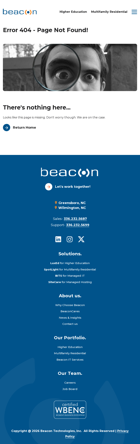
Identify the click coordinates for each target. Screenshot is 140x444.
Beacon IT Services (70, 359)
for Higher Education (70, 263)
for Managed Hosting (70, 282)
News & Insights (70, 317)
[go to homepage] (70, 173)
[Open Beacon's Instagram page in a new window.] (70, 239)
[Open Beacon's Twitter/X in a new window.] (81, 239)
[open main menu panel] (134, 12)
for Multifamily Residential (70, 269)
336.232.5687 (75, 219)
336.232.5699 (77, 225)
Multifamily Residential (109, 12)
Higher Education (73, 12)
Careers (70, 382)
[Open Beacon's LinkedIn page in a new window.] (58, 239)
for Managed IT (70, 275)
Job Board (70, 389)
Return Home (24, 128)
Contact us (70, 324)
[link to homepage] (20, 12)
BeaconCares (70, 311)
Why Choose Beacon (70, 305)
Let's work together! (72, 187)
